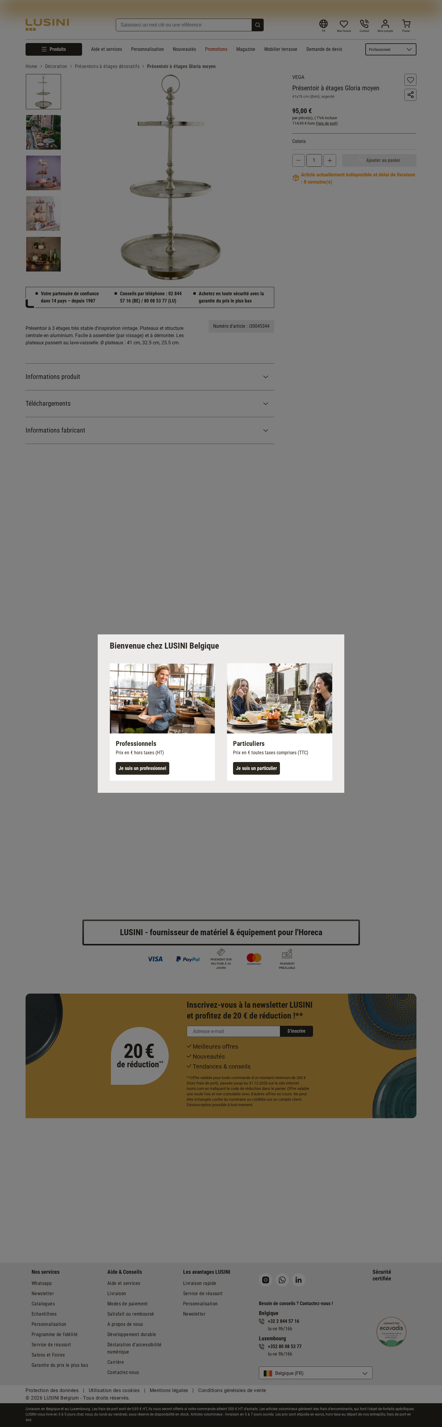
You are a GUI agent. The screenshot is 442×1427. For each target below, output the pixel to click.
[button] (162, 721)
